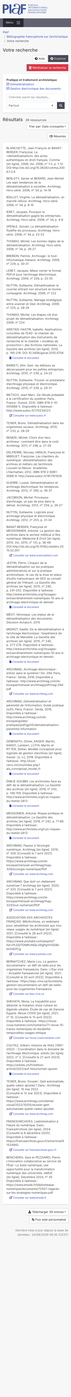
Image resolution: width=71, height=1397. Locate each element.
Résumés (59, 136)
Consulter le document (25, 357)
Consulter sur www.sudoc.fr (29, 415)
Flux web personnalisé (50, 1219)
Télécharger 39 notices (47, 1212)
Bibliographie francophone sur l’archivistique (37, 36)
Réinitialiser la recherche (48, 67)
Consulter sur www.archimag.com (33, 693)
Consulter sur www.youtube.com (32, 953)
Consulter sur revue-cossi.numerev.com (36, 1037)
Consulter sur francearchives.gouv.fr (34, 1149)
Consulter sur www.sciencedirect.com (35, 555)
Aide (41, 58)
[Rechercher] (61, 105)
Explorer (59, 58)
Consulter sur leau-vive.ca (28, 993)
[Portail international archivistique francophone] (35, 9)
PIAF (6, 32)
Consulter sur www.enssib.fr (29, 1197)
